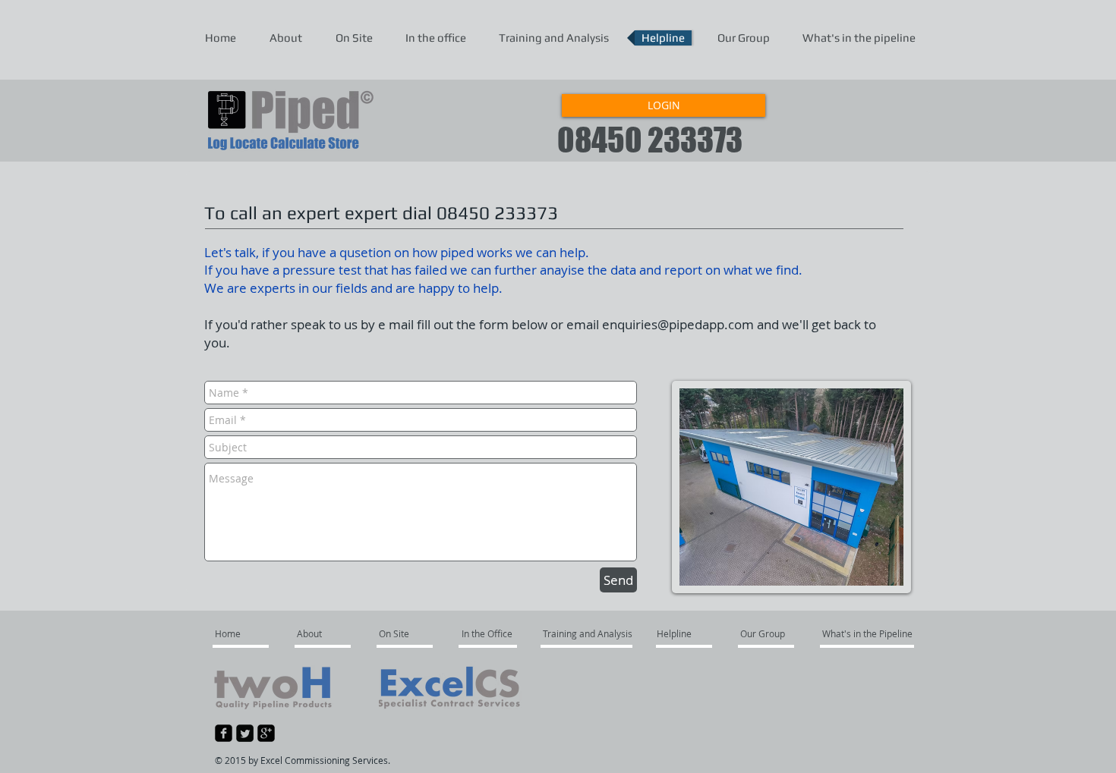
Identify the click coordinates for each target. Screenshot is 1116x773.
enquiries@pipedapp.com (678, 324)
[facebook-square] (223, 733)
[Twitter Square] (245, 733)
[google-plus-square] (266, 733)
